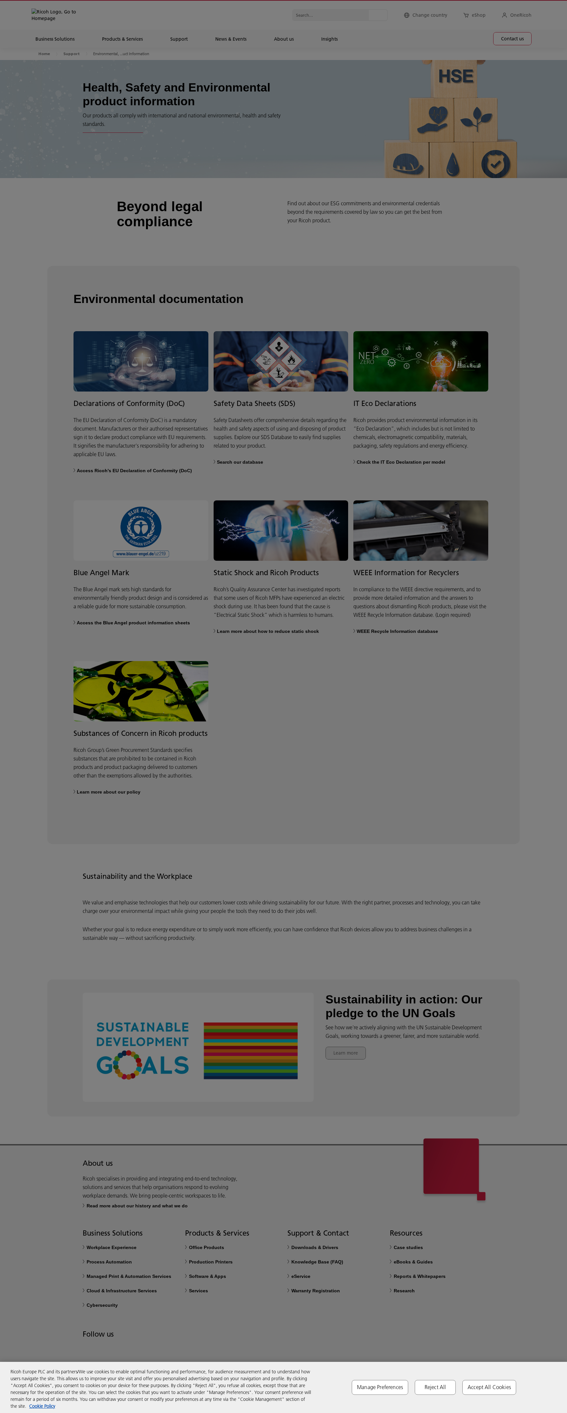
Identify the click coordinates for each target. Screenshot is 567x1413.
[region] (283, 1387)
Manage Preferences (380, 1387)
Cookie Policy (42, 1406)
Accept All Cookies (489, 1387)
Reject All (435, 1387)
